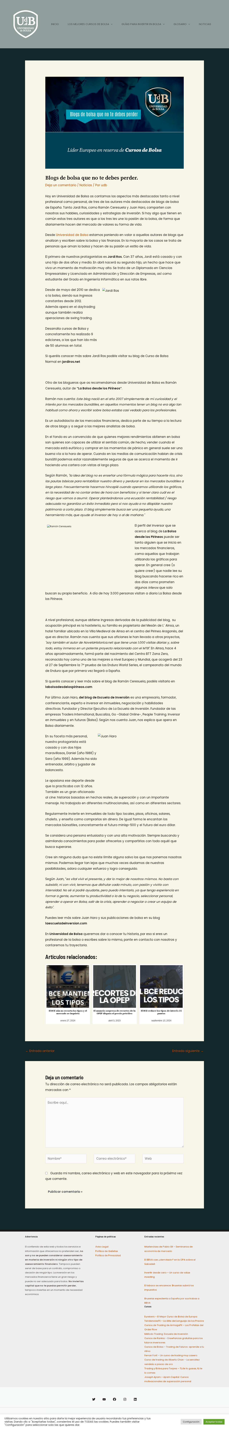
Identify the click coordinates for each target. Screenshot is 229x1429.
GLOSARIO (180, 24)
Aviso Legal (101, 1246)
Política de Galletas (106, 1251)
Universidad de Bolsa (72, 235)
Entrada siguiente (188, 1051)
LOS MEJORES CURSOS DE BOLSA (88, 24)
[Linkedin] (135, 1399)
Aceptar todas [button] (214, 1421)
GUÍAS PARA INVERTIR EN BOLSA (141, 24)
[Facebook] (114, 1399)
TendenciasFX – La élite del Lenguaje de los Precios (174, 1321)
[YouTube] (104, 1399)
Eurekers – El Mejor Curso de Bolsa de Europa (170, 1316)
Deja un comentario (60, 185)
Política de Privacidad (108, 1255)
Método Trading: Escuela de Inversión (166, 1334)
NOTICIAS (205, 24)
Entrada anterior (40, 1051)
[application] (111, 24)
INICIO (55, 24)
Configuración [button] (191, 1421)
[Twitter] (93, 1399)
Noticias (85, 185)
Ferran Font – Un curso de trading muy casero (170, 1355)
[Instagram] (124, 1399)
